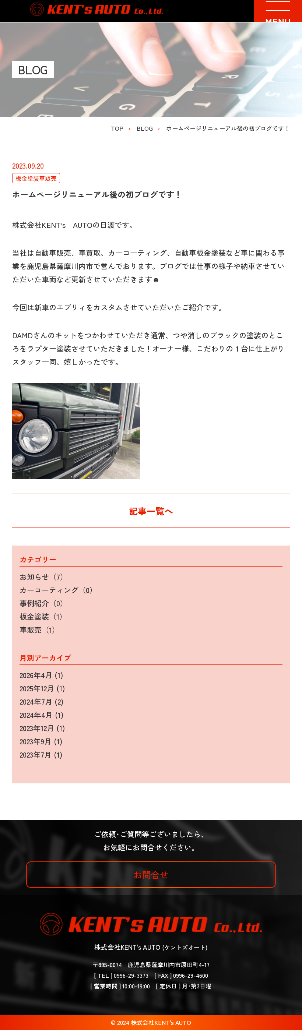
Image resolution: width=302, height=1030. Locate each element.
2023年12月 (37, 728)
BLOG (145, 128)
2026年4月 (36, 675)
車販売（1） (39, 629)
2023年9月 (36, 741)
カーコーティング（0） (58, 590)
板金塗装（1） (43, 616)
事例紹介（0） (43, 603)
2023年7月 (36, 754)
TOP (117, 128)
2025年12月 (37, 688)
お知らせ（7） (43, 576)
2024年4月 (36, 714)
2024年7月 (36, 701)
